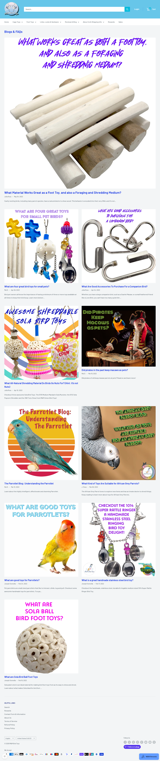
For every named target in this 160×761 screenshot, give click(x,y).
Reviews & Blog (71, 22)
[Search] (127, 9)
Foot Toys (30, 22)
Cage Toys (16, 22)
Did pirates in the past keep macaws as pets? (105, 370)
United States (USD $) (24, 738)
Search (7, 707)
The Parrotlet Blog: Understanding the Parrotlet (29, 483)
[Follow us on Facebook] (125, 742)
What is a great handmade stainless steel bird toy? (107, 580)
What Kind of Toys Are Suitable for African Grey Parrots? (110, 483)
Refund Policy (9, 725)
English (8, 738)
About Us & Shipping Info (92, 22)
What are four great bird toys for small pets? (26, 286)
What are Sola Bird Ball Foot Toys (21, 676)
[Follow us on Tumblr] (154, 742)
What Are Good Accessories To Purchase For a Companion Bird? (114, 286)
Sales (121, 22)
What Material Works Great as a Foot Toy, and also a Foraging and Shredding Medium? (62, 192)
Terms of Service (10, 721)
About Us (7, 718)
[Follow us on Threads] (133, 742)
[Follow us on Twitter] (129, 742)
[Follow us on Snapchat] (150, 742)
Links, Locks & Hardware (49, 22)
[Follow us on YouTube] (145, 742)
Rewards (111, 22)
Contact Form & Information (14, 714)
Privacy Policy (9, 728)
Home (6, 22)
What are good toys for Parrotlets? (22, 580)
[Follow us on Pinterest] (141, 742)
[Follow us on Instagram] (137, 742)
